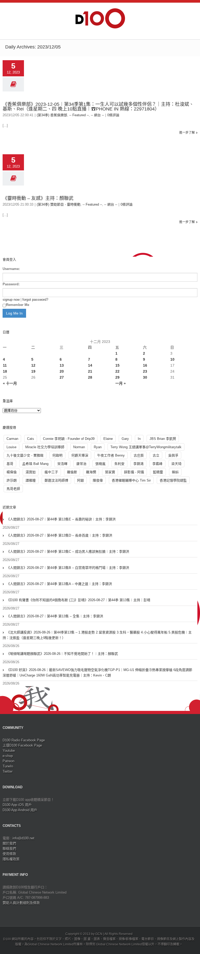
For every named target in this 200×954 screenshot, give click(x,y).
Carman (12, 439)
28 (90, 377)
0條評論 (113, 115)
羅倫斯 (72, 472)
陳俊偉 (98, 480)
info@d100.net (23, 838)
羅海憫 (91, 472)
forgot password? (35, 299)
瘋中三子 (51, 472)
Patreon (8, 761)
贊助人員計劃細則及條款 (21, 903)
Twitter (7, 771)
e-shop (8, 756)
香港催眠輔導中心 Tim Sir (131, 480)
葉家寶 (110, 472)
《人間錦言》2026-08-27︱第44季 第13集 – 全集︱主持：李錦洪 (55, 616)
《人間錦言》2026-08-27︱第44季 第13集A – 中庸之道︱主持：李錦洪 (59, 584)
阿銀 (80, 480)
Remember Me (17, 305)
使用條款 (9, 854)
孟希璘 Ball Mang (35, 464)
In (139, 439)
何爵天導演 (79, 455)
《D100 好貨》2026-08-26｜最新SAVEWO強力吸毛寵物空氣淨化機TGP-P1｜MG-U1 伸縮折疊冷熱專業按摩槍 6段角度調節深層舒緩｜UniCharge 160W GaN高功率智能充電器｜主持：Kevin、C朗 (97, 672)
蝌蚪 (175, 472)
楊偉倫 (12, 472)
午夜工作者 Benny (111, 455)
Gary (125, 439)
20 (62, 371)
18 (5, 371)
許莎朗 (12, 480)
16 (145, 365)
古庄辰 (139, 455)
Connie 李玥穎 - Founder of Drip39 (69, 439)
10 (172, 359)
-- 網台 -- (97, 115)
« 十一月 (10, 383)
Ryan (98, 447)
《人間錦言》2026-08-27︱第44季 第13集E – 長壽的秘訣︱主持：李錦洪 (61, 519)
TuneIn (8, 766)
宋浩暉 (62, 464)
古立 (156, 455)
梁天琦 (176, 464)
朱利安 (119, 464)
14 (90, 365)
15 (117, 365)
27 (62, 377)
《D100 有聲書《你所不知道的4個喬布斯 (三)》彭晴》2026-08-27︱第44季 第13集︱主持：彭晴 (78, 600)
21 (90, 371)
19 (33, 371)
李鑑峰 (157, 464)
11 (5, 365)
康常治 (81, 464)
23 (145, 371)
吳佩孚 (173, 455)
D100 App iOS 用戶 (17, 805)
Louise (11, 447)
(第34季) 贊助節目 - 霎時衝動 (58, 204)
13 (62, 365)
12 (33, 365)
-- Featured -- (79, 115)
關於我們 (9, 843)
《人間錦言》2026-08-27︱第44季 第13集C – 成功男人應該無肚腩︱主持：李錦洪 (68, 551)
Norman (79, 447)
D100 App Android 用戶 (20, 810)
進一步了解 (187, 132)
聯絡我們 (9, 849)
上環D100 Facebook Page (22, 745)
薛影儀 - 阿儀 (134, 472)
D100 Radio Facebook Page (24, 740)
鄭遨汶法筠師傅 (56, 480)
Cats (30, 439)
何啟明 (57, 455)
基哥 (10, 464)
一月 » (120, 383)
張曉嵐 (100, 464)
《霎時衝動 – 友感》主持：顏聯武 (38, 198)
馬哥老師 (13, 489)
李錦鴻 (138, 464)
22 (117, 371)
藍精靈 (158, 472)
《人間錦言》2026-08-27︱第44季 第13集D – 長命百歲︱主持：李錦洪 (59, 535)
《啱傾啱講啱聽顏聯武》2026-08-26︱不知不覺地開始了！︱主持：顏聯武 (62, 654)
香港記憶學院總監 (173, 480)
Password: (11, 284)
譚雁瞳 (31, 480)
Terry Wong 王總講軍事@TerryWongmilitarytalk (146, 447)
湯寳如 (31, 472)
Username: (11, 269)
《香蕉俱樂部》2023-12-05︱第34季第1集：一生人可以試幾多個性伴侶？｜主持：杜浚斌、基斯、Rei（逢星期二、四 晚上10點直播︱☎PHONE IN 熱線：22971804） (98, 107)
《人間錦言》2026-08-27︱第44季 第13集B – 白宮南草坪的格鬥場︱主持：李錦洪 (68, 568)
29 (117, 377)
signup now (11, 299)
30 (145, 377)
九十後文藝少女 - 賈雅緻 (25, 455)
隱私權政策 (11, 859)
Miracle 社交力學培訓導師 (44, 447)
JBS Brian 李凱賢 (162, 439)
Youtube (9, 751)
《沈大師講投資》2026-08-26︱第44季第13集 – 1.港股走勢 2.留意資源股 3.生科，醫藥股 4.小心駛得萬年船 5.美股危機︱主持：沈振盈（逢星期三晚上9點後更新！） (97, 635)
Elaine (108, 439)
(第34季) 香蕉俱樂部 (52, 115)
